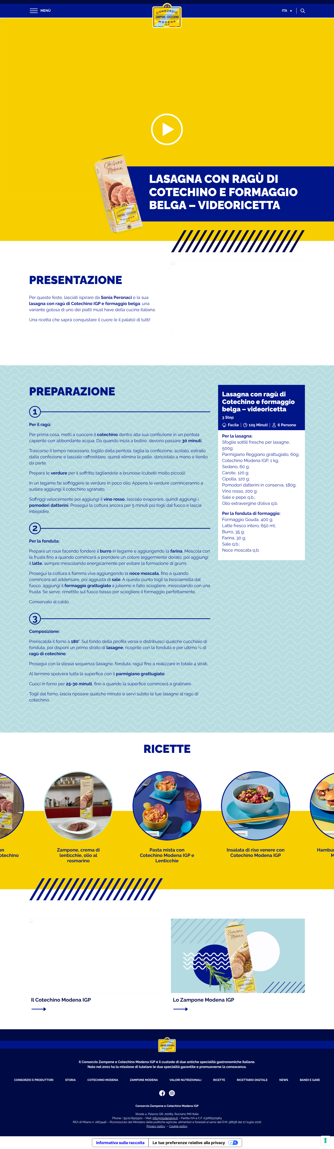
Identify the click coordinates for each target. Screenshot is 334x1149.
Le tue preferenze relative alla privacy (189, 1142)
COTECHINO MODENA (103, 1080)
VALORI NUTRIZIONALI (185, 1080)
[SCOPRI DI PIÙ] (94, 1009)
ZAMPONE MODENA (144, 1080)
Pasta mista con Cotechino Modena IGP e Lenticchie (167, 856)
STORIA (70, 1080)
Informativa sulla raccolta (120, 1142)
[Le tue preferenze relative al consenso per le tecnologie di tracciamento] (325, 1140)
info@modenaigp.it (165, 1118)
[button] (286, 11)
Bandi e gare (310, 1080)
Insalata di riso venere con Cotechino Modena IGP (256, 853)
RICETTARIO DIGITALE (252, 1080)
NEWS (283, 1080)
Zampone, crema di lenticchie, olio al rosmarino (78, 856)
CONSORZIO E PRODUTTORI (33, 1080)
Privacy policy (155, 1126)
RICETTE (219, 1080)
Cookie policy (178, 1126)
